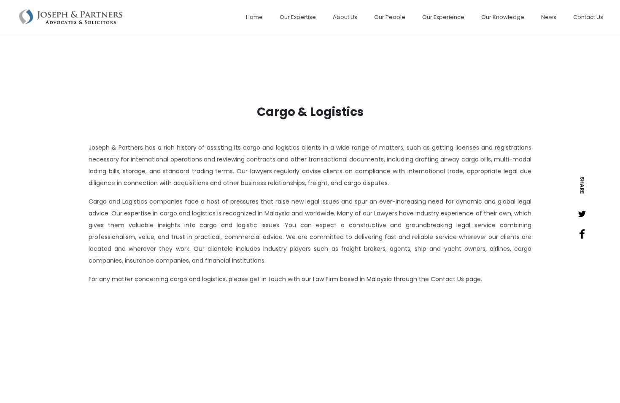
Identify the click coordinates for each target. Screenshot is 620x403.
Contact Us (588, 17)
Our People (389, 17)
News (548, 17)
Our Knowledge (502, 17)
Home (254, 17)
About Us (345, 17)
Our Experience (443, 17)
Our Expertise (298, 17)
